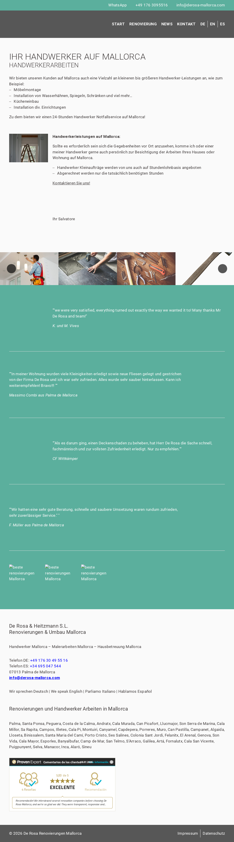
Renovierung (143, 24)
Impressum (188, 833)
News (167, 24)
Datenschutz (214, 833)
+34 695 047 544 (45, 666)
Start (118, 24)
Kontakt (186, 24)
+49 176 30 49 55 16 (49, 660)
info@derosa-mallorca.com (34, 677)
